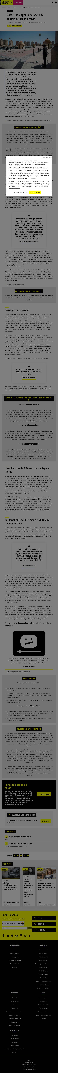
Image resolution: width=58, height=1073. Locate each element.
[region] (29, 176)
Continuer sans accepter (46, 157)
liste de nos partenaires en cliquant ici (20, 175)
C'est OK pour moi (35, 192)
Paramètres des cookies (20, 192)
